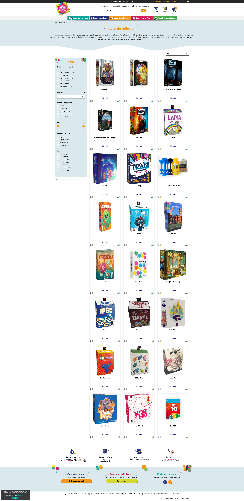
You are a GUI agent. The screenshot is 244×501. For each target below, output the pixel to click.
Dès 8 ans (64, 162)
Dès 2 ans (63, 154)
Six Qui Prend (105, 378)
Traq (139, 186)
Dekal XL (139, 330)
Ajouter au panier (91, 100)
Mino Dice (104, 90)
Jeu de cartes (66, 78)
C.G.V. (140, 494)
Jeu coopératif (66, 86)
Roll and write (65, 81)
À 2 (62, 106)
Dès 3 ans (63, 157)
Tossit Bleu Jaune (173, 186)
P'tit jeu (63, 75)
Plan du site (175, 494)
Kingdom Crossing (173, 282)
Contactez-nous (76, 474)
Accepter (15, 498)
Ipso (105, 330)
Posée (62, 145)
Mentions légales (130, 494)
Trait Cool (139, 426)
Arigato (173, 378)
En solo (63, 116)
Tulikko (105, 186)
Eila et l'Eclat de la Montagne (105, 138)
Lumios (173, 234)
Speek (105, 234)
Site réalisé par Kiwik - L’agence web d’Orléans (175, 498)
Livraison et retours (107, 494)
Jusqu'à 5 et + (66, 114)
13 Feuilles (139, 378)
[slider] (58, 126)
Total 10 (173, 426)
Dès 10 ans (65, 170)
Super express (65, 137)
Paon (139, 234)
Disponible (64, 108)
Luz (139, 90)
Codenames (139, 138)
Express (64, 140)
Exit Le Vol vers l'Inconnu (173, 90)
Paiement (119, 494)
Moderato (64, 142)
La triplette (105, 282)
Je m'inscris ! (122, 481)
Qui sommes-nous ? (71, 494)
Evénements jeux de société (90, 494)
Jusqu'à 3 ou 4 (66, 111)
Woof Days (105, 426)
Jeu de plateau (66, 73)
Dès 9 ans (64, 165)
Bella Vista (173, 330)
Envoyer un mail (77, 481)
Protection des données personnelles (156, 494)
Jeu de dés (64, 83)
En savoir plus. (20, 495)
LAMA (173, 138)
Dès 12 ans (65, 167)
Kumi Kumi (139, 282)
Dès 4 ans (64, 159)
